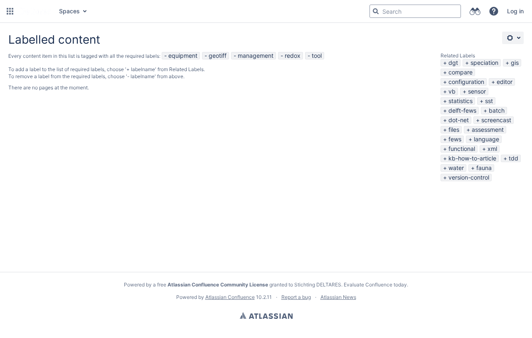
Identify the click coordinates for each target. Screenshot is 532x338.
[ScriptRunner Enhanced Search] (475, 11)
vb (452, 91)
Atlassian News (338, 297)
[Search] (375, 11)
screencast (496, 119)
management (255, 55)
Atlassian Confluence (230, 297)
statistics (460, 100)
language (486, 139)
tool (317, 55)
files (453, 129)
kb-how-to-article (472, 158)
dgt (453, 62)
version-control (468, 177)
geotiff (218, 55)
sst (489, 100)
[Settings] (513, 38)
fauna (484, 167)
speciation (484, 62)
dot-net (458, 119)
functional (461, 148)
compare (460, 72)
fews (454, 139)
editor (504, 81)
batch (497, 110)
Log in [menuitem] (515, 11)
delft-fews (462, 110)
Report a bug (296, 297)
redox (292, 55)
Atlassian (266, 315)
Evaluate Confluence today (375, 284)
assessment (488, 129)
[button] (10, 11)
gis (515, 62)
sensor (477, 91)
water (456, 167)
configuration (466, 81)
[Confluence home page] (35, 11)
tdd (513, 158)
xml (492, 148)
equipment (182, 55)
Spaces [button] (69, 11)
